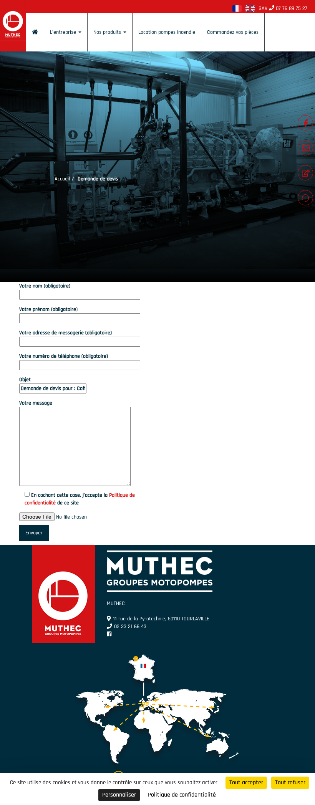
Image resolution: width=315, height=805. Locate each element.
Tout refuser (290, 783)
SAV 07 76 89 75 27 (283, 8)
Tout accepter (246, 783)
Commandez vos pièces (233, 32)
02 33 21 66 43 (130, 626)
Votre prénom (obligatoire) (48, 309)
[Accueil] (35, 32)
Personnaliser (119, 795)
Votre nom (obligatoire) (44, 286)
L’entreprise (64, 32)
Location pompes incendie (166, 32)
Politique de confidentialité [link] (182, 795)
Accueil (62, 178)
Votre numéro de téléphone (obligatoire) (63, 356)
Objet (25, 379)
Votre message (35, 403)
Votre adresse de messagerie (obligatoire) (65, 332)
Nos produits (108, 32)
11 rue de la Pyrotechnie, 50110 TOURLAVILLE (161, 618)
